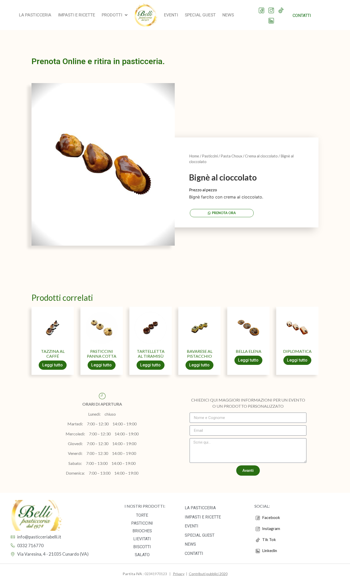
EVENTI (191, 526)
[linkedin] (271, 18)
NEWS (190, 544)
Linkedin (269, 550)
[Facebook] (262, 8)
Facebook (270, 517)
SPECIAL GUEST (199, 535)
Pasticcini (210, 156)
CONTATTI (194, 553)
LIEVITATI (142, 538)
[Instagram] (271, 8)
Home (194, 156)
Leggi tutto (52, 365)
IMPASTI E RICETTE (203, 517)
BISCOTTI (142, 546)
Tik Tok (268, 539)
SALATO (142, 554)
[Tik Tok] (281, 8)
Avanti (248, 470)
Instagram (270, 528)
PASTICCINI (142, 523)
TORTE (142, 515)
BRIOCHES (142, 530)
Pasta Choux (231, 156)
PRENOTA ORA (224, 213)
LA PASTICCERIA (200, 507)
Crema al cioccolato (261, 156)
